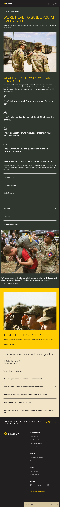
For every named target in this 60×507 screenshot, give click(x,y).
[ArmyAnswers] (57, 504)
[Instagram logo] (30, 484)
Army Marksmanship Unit (35, 438)
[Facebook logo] (39, 484)
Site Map (31, 459)
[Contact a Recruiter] (51, 504)
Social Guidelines (33, 473)
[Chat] (48, 504)
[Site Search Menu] (53, 3)
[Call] (54, 504)
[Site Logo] (16, 432)
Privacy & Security (33, 469)
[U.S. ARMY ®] (9, 3)
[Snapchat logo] (43, 484)
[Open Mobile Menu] (55, 3)
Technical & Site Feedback (36, 455)
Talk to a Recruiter (9, 342)
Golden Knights (33, 434)
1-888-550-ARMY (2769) (37, 490)
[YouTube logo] (35, 484)
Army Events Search (34, 445)
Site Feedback (48, 420)
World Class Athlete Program (36, 441)
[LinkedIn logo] (47, 484)
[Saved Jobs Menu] (49, 3)
